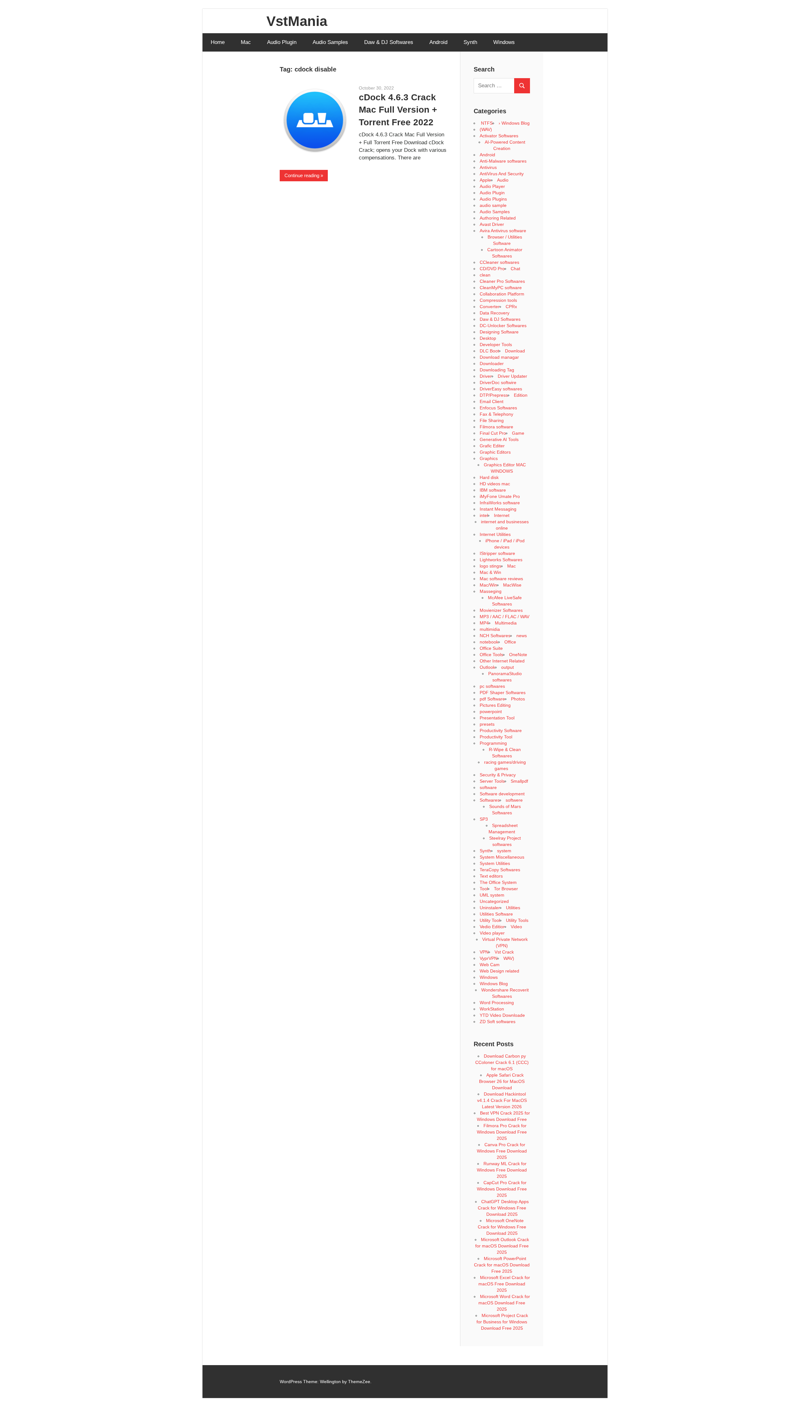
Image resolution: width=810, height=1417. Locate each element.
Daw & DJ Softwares (388, 42)
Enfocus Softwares (498, 407)
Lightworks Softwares (501, 559)
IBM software (493, 490)
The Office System (498, 882)
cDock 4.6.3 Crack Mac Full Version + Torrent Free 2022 (398, 109)
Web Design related (499, 970)
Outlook (487, 667)
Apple (485, 180)
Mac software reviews (501, 578)
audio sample (493, 205)
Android (438, 42)
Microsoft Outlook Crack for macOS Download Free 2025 (502, 1246)
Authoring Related (498, 218)
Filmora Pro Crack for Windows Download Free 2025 (502, 1132)
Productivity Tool (496, 736)
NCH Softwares (495, 635)
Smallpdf (519, 781)
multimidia (490, 629)
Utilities (513, 907)
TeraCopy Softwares (500, 869)
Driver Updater (512, 376)
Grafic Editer (492, 445)
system (504, 850)
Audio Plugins (493, 199)
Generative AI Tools (499, 439)
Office (510, 641)
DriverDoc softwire (498, 382)
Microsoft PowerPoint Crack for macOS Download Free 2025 (502, 1265)
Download (515, 350)
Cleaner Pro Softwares (502, 281)
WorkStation (492, 1008)
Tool (484, 888)
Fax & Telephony (496, 414)
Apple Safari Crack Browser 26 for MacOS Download (502, 1081)
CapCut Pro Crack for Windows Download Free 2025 (502, 1189)
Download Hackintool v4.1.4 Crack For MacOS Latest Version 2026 (502, 1100)
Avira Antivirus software (503, 230)
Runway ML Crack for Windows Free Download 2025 (502, 1170)
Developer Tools (496, 344)
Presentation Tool (497, 717)
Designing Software (499, 331)
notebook (489, 641)
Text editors (491, 876)
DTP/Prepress (494, 395)
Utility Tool (490, 920)
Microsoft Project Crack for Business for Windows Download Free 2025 (502, 1322)
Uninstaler (490, 907)
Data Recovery (494, 312)
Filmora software (496, 426)
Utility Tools (517, 920)
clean (485, 274)
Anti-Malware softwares (503, 161)
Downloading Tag (497, 369)
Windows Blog (494, 983)
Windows (504, 42)
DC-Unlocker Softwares (503, 325)
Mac (246, 42)
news (521, 635)
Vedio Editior (492, 926)
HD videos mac (495, 483)
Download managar (499, 357)
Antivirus (488, 167)
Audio (502, 180)
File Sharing (492, 420)
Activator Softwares (499, 135)
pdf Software (492, 698)
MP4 (484, 622)
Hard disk (489, 477)
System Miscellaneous (502, 857)
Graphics (489, 458)
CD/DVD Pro (492, 268)
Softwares (490, 800)
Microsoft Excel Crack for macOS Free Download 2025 (504, 1284)
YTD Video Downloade (502, 1015)
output (507, 667)
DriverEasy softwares (501, 388)
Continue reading (301, 175)
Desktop (488, 338)
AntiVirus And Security (502, 173)
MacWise (512, 584)
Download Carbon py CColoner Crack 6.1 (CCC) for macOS (502, 1062)
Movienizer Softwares (501, 610)
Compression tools (498, 300)
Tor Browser (506, 888)
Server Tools (492, 781)
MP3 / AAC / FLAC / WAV (504, 616)
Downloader (492, 363)
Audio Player (492, 186)
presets (487, 724)
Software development (502, 793)
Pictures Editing (495, 705)
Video (516, 926)
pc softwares (492, 686)
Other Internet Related (502, 660)
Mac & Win (490, 572)
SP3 (484, 819)
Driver (486, 376)
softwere (514, 800)
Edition (520, 395)
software (488, 787)
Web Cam (490, 964)
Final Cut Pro (493, 433)
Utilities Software (496, 914)
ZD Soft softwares (497, 1021)
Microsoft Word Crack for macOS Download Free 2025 (504, 1303)
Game (518, 433)
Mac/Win (488, 584)
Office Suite (491, 648)
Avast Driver (492, 224)
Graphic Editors (495, 452)
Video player (492, 932)
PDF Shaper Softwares (503, 692)
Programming (493, 743)
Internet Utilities (495, 534)
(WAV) (486, 129)
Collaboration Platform (502, 293)
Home (218, 42)
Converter (490, 306)
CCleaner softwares (499, 262)
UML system (492, 895)
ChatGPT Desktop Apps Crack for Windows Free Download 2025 (503, 1208)
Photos (518, 698)
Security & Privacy (498, 774)
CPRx (511, 306)
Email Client (491, 401)
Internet (501, 515)
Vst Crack (504, 951)
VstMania (296, 21)
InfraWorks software (500, 502)
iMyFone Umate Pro (500, 496)
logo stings (490, 566)
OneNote (518, 654)
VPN (484, 951)
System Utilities (495, 863)
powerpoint (491, 711)
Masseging (491, 591)
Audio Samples (330, 42)
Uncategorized (494, 901)
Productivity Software (501, 730)
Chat (515, 268)
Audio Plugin (281, 42)
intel (484, 515)
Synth (470, 42)
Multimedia (506, 622)
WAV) (508, 958)
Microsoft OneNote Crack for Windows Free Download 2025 (502, 1227)
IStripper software (497, 553)
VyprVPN (488, 958)
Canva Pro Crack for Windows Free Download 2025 (502, 1151)
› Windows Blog (514, 123)
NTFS (486, 123)
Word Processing (497, 1002)
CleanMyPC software (501, 287)
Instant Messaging (498, 509)
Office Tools (491, 654)
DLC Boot (489, 350)
